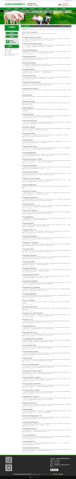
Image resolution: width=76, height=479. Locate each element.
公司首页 (9, 8)
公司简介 (12, 33)
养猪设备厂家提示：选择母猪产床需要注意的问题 (34, 313)
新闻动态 (48, 8)
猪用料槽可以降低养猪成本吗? (31, 268)
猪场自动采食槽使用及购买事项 (31, 184)
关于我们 (56, 8)
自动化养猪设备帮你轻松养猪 (31, 345)
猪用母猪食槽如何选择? (30, 107)
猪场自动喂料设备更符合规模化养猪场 (32, 447)
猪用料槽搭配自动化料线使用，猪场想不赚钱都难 (34, 338)
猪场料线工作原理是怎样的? (31, 127)
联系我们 (64, 8)
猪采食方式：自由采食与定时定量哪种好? (33, 178)
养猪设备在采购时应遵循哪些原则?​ (32, 281)
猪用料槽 (32, 8)
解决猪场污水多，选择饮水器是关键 (32, 242)
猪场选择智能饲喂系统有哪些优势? (32, 50)
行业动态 (23, 32)
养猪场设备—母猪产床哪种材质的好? (32, 88)
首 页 (66, 26)
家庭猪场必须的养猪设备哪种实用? (32, 197)
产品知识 (23, 300)
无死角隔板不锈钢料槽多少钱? (31, 435)
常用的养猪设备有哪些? (30, 223)
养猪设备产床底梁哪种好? (30, 261)
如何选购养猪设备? (29, 95)
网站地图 (66, 0)
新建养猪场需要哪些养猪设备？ (31, 152)
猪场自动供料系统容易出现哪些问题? (32, 422)
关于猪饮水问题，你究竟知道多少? (32, 210)
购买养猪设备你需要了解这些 (31, 75)
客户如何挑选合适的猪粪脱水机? (31, 165)
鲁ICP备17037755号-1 (47, 474)
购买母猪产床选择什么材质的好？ (31, 146)
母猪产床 (24, 8)
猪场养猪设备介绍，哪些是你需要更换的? (33, 287)
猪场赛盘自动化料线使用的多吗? (31, 255)
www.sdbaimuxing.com (59, 466)
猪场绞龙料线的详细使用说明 (31, 56)
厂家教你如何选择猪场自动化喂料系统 (32, 364)
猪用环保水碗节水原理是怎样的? (31, 236)
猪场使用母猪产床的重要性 (30, 101)
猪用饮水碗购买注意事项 (30, 204)
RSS (68, 0)
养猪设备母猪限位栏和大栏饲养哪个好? (33, 274)
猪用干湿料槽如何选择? (30, 114)
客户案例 (40, 8)
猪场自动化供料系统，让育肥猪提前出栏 (33, 390)
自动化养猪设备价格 (29, 358)
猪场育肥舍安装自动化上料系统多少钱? (33, 396)
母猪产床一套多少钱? (29, 319)
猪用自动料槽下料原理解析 (30, 133)
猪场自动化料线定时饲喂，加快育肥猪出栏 (33, 377)
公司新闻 (23, 383)
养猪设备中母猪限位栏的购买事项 (31, 306)
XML (70, 0)
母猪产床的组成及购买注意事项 (31, 120)
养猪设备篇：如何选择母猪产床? (31, 191)
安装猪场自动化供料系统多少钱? (31, 428)
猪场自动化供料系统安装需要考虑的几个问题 (33, 415)
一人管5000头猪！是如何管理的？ (32, 32)
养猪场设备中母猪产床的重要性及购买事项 (33, 82)
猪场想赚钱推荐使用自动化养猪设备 (32, 351)
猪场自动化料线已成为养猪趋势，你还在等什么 (34, 370)
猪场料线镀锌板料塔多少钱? (31, 441)
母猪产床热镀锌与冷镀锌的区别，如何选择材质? (34, 159)
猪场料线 (16, 8)
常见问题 (23, 37)
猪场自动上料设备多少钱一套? (31, 229)
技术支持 (23, 345)
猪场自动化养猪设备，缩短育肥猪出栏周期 (33, 383)
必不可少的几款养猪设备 (30, 300)
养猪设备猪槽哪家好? (29, 409)
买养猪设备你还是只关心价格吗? (31, 332)
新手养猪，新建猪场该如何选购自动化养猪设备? (34, 43)
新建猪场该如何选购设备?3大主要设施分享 (33, 37)
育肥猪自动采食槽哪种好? (30, 69)
